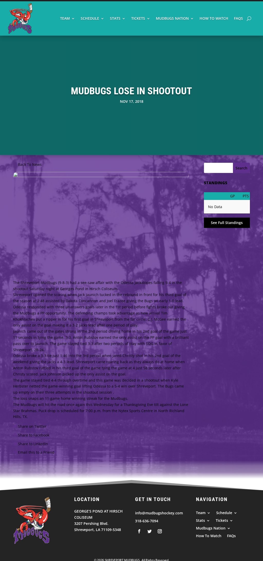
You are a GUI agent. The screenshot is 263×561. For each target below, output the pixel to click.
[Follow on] (139, 531)
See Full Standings (227, 222)
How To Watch (214, 18)
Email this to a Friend (36, 452)
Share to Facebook (33, 435)
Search (241, 168)
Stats (115, 18)
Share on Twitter (32, 426)
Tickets (138, 18)
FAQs (238, 18)
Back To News (30, 164)
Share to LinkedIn (33, 443)
